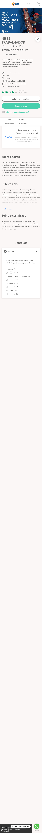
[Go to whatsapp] (36, 826)
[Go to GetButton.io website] (36, 830)
